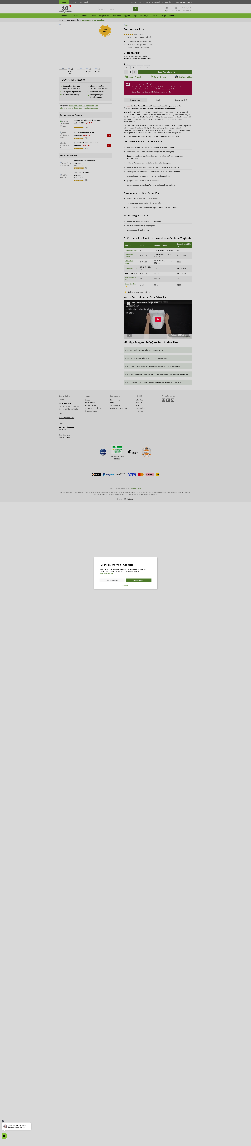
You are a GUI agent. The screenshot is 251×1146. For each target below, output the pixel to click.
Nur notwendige (112, 580)
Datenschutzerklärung (107, 573)
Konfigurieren (126, 585)
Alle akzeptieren (139, 580)
